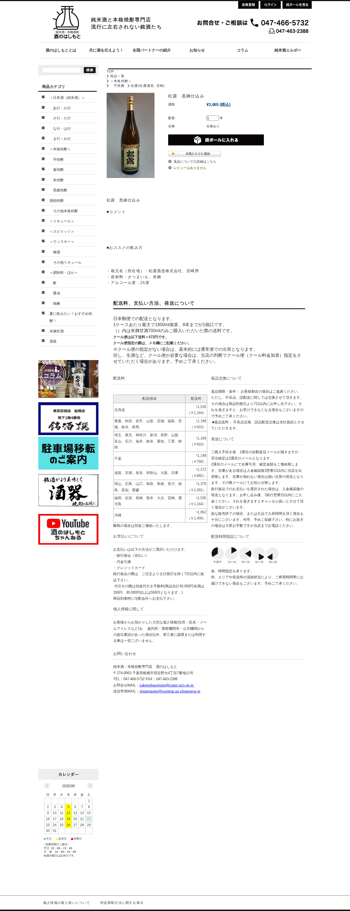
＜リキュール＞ (61, 221)
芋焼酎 (117, 86)
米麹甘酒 (56, 331)
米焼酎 (56, 180)
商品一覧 (117, 76)
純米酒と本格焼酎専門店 (121, 19)
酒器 (53, 341)
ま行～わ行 (60, 139)
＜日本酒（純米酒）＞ (67, 98)
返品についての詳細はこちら (195, 161)
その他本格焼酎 (63, 211)
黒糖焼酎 (58, 190)
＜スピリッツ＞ (61, 231)
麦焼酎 (56, 170)
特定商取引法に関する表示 (122, 903)
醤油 (54, 293)
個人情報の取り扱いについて (66, 903)
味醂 (54, 303)
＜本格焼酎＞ (121, 81)
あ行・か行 (60, 108)
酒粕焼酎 (56, 201)
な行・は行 (60, 129)
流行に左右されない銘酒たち (126, 27)
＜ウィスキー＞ (61, 242)
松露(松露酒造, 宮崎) (148, 86)
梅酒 (54, 252)
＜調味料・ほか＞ (63, 273)
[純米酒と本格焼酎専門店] (66, 41)
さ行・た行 (60, 118)
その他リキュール (65, 262)
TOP (110, 71)
